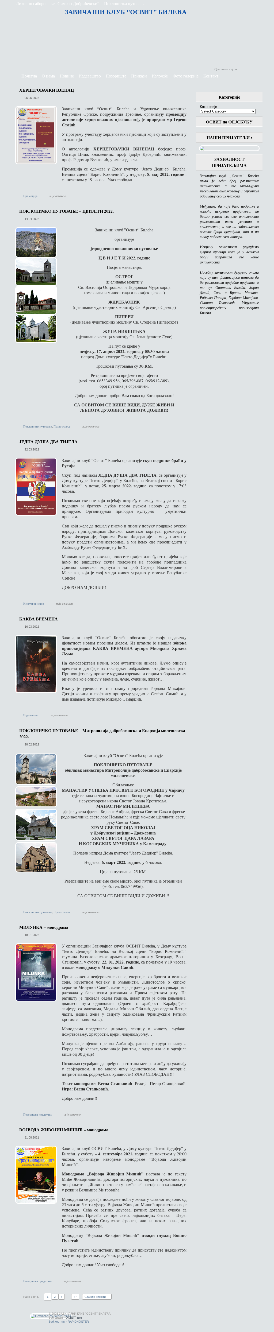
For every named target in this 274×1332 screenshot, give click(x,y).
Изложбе (160, 76)
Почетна (29, 76)
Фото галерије (186, 76)
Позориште (116, 76)
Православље (62, 426)
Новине (67, 76)
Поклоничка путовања (125, 3)
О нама (48, 76)
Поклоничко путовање (37, 426)
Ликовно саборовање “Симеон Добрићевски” (57, 3)
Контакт (210, 76)
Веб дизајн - (65, 1317)
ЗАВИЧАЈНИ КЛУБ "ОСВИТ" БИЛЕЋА (126, 11)
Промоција (30, 196)
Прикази (139, 76)
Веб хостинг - (69, 1321)
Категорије (208, 107)
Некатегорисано (33, 603)
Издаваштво (90, 76)
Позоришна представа (37, 1114)
